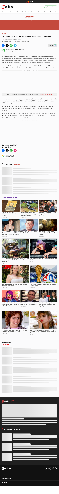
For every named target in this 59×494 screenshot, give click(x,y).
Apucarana (6, 11)
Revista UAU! (34, 11)
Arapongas (12, 11)
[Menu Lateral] (2, 12)
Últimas (55, 11)
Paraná (24, 11)
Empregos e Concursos (43, 11)
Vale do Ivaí (19, 11)
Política (28, 11)
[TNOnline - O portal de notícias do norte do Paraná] (7, 6)
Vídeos (51, 11)
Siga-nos (51, 45)
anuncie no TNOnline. (46, 94)
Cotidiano (30, 16)
